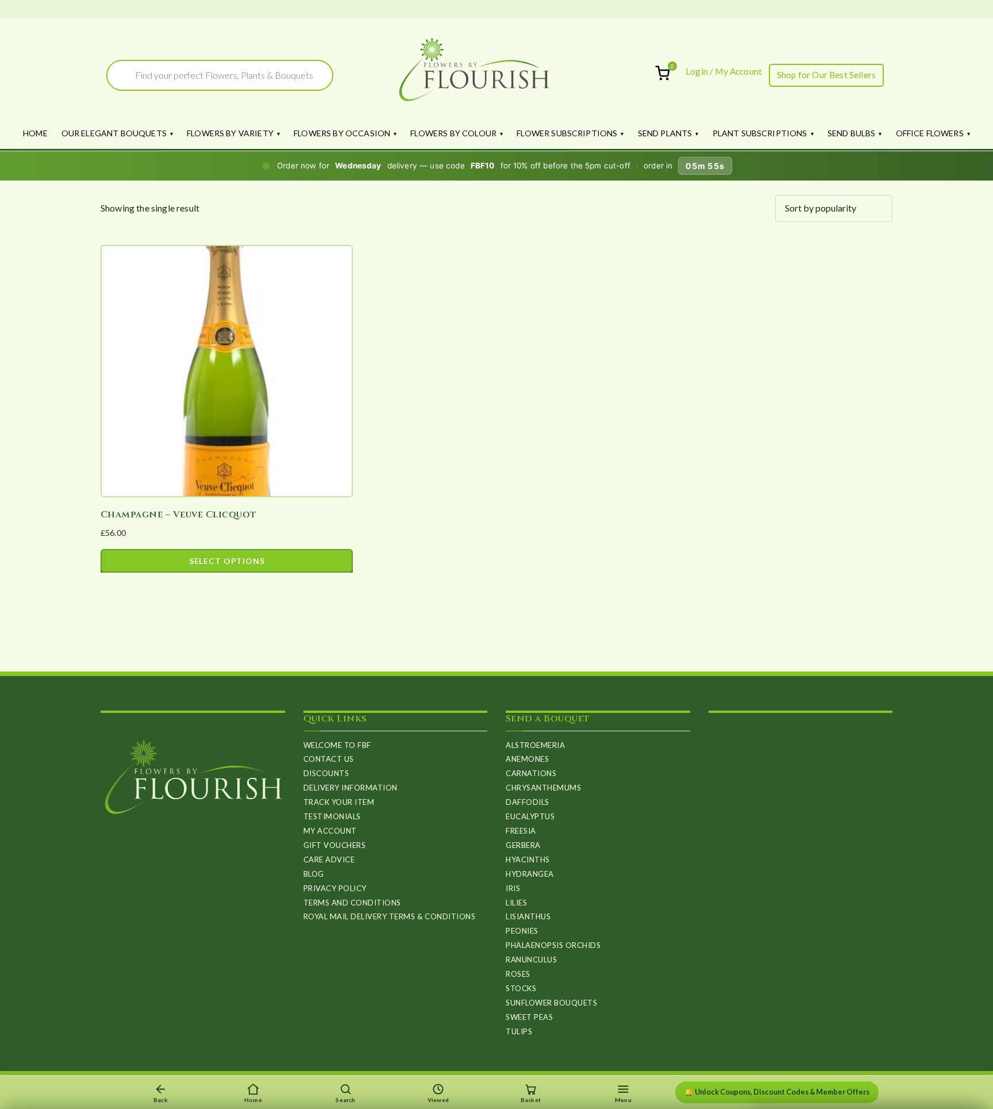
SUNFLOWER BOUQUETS (551, 1002)
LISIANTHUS (528, 916)
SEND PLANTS (665, 133)
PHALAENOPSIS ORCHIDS (553, 945)
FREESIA (521, 830)
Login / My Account (724, 71)
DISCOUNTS (326, 773)
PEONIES (522, 930)
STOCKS (521, 988)
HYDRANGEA (530, 873)
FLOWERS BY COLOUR (453, 133)
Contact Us (328, 758)
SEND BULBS (852, 133)
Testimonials (332, 816)
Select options (227, 561)
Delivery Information (350, 787)
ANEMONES (527, 758)
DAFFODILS (527, 802)
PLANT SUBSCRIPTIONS (760, 133)
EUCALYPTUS (530, 816)
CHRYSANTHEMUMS (543, 787)
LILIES (516, 902)
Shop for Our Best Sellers (826, 75)
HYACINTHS (528, 859)
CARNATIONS (531, 773)
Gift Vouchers (334, 845)
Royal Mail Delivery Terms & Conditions (389, 916)
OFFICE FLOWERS (930, 133)
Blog (313, 873)
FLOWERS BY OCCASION (342, 133)
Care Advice (329, 859)
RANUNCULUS (531, 959)
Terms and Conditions (352, 902)
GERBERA (523, 845)
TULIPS (519, 1031)
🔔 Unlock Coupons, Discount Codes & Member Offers (776, 1092)
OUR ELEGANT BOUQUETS (114, 133)
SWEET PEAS (529, 1017)
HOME (35, 133)
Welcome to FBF (337, 745)
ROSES (518, 973)
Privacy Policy (335, 888)
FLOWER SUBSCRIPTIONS (567, 133)
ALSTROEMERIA (535, 745)
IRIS (513, 888)
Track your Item (339, 802)
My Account (330, 830)
